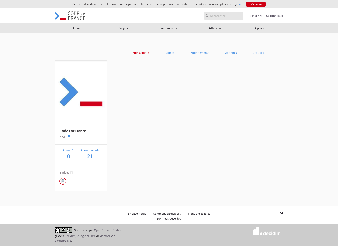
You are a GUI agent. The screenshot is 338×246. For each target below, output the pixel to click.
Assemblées (169, 28)
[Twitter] (281, 213)
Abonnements (200, 53)
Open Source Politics (107, 230)
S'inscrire (256, 16)
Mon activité (141, 53)
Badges (169, 53)
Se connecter (274, 16)
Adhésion (215, 28)
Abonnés (231, 53)
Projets (123, 28)
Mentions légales (199, 213)
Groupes (258, 53)
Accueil (77, 28)
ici (240, 4)
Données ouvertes (169, 218)
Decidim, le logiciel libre (80, 236)
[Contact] (69, 136)
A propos (261, 28)
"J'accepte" (256, 4)
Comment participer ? (167, 213)
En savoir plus (137, 213)
